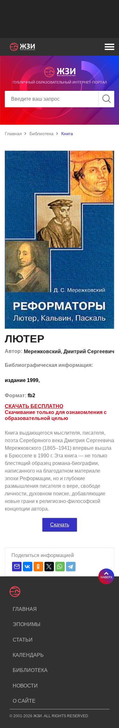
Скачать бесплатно (34, 406)
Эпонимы (26, 624)
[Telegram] (71, 566)
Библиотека (42, 133)
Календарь (28, 655)
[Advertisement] (59, 19)
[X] (49, 566)
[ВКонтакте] (27, 566)
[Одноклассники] (38, 566)
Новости (25, 685)
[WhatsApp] (60, 566)
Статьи (23, 640)
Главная (13, 133)
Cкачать (59, 524)
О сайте (24, 701)
